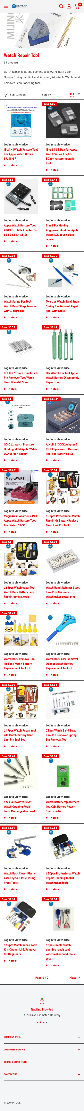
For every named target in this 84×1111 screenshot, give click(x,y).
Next (73, 977)
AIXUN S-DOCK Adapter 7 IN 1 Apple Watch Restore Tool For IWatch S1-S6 (62, 449)
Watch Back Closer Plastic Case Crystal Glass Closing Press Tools (20, 878)
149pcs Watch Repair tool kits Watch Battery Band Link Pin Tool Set (20, 735)
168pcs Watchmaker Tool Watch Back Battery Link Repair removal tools (19, 592)
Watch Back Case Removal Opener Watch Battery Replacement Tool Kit (62, 663)
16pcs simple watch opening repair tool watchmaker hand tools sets (60, 952)
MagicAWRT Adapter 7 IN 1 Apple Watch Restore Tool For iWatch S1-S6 (20, 520)
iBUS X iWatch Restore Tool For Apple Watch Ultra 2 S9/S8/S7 (21, 154)
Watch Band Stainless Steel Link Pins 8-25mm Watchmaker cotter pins (63, 592)
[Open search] (61, 6)
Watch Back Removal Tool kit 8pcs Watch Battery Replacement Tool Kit (19, 663)
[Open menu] (6, 6)
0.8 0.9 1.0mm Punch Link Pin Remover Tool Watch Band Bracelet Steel (21, 377)
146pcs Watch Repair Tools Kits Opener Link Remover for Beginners (20, 949)
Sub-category (18, 95)
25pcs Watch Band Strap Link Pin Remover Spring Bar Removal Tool (61, 735)
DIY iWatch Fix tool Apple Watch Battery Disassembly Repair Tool (62, 377)
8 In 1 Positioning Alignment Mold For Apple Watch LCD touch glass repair (62, 232)
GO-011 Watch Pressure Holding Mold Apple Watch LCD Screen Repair (20, 449)
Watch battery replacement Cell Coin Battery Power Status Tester (62, 806)
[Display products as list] (78, 95)
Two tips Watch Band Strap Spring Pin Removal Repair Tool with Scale (62, 306)
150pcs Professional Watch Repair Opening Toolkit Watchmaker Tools (63, 878)
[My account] (69, 6)
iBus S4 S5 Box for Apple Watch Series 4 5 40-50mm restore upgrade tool (61, 156)
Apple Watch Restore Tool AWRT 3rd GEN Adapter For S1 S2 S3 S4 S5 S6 (21, 230)
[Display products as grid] (72, 95)
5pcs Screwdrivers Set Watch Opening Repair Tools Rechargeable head (19, 806)
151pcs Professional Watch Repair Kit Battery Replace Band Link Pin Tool (63, 520)
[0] (76, 6)
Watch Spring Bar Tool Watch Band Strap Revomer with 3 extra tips (21, 306)
